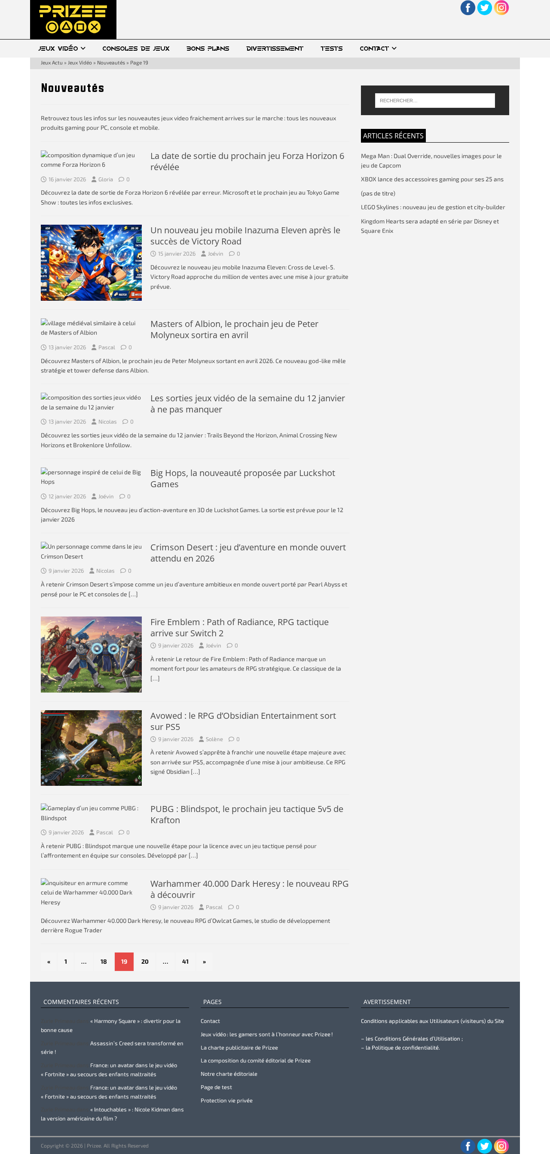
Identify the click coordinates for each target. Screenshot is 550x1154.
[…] (133, 594)
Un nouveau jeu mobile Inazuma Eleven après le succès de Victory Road (245, 235)
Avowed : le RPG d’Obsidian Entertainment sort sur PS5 (243, 721)
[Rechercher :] (435, 100)
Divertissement (275, 48)
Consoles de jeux (136, 48)
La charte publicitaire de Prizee (239, 1047)
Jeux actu (52, 62)
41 (185, 961)
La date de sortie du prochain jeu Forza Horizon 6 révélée (247, 161)
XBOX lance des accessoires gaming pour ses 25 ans (432, 179)
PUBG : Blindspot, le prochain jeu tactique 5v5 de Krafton (246, 814)
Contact (374, 48)
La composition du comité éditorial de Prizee (256, 1060)
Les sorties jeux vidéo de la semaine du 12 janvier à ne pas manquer (247, 403)
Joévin (215, 253)
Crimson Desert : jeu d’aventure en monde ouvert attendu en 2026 (248, 552)
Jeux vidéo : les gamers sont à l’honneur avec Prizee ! (267, 1034)
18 (104, 961)
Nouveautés (111, 62)
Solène (214, 739)
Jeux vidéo (58, 48)
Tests (332, 48)
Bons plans (208, 48)
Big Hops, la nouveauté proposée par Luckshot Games (242, 478)
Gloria (105, 179)
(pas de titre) (378, 193)
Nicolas (107, 421)
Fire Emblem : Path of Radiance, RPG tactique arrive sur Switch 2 (239, 627)
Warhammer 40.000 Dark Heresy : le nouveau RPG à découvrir (249, 889)
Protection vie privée (227, 1100)
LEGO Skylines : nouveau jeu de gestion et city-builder (433, 207)
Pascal (106, 347)
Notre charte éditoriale (229, 1073)
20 (145, 961)
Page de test (216, 1087)
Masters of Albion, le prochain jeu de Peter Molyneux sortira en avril (234, 329)
